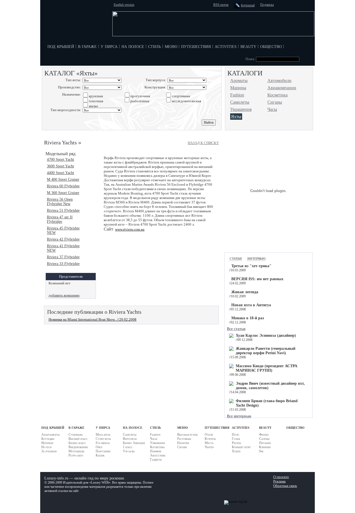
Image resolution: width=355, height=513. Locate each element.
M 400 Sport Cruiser (63, 179)
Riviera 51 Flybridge (63, 210)
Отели (209, 435)
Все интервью (239, 416)
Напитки (183, 443)
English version (124, 5)
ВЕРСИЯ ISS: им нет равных (257, 279)
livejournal (248, 5)
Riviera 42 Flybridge (63, 239)
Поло (235, 435)
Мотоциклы (76, 451)
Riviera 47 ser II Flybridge (60, 219)
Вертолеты (130, 439)
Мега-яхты (103, 435)
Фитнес (264, 435)
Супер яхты (103, 439)
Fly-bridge (103, 443)
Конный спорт (241, 447)
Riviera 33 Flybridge (63, 264)
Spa (261, 451)
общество (271, 46)
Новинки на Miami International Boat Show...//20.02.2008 (92, 319)
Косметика (277, 95)
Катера (100, 455)
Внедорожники (78, 447)
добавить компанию (64, 295)
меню (171, 46)
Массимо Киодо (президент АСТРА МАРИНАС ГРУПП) (266, 368)
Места (209, 443)
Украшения (241, 109)
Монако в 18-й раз (247, 318)
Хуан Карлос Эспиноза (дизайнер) (266, 335)
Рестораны (184, 439)
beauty (248, 46)
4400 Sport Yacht (60, 173)
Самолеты (239, 102)
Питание (265, 443)
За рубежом (49, 451)
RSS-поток (221, 5)
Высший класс (78, 439)
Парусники (103, 451)
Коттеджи (47, 439)
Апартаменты (50, 435)
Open (99, 447)
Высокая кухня (187, 435)
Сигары (274, 102)
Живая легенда (244, 292)
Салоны (264, 439)
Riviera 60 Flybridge (63, 186)
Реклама (279, 481)
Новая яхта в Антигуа (251, 305)
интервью (256, 258)
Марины (238, 87)
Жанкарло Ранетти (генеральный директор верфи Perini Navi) (265, 350)
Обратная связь (285, 486)
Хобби (236, 451)
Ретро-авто (76, 455)
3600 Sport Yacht (60, 166)
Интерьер (47, 443)
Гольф (236, 439)
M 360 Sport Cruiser (63, 193)
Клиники (265, 447)
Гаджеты (156, 459)
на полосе (132, 46)
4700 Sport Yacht (60, 159)
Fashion (237, 95)
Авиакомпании (281, 87)
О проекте (281, 477)
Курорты (210, 439)
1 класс (128, 447)
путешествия (196, 46)
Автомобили (279, 80)
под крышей (60, 46)
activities (226, 46)
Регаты (236, 443)
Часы (272, 109)
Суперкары (76, 435)
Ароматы (239, 80)
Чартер (209, 447)
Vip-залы (129, 451)
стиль (154, 46)
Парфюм (155, 451)
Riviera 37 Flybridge (63, 257)
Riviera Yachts (60, 142)
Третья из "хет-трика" (251, 266)
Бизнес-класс (77, 443)
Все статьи (236, 329)
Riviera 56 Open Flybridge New (60, 201)
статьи (236, 258)
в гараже (87, 46)
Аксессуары (157, 455)
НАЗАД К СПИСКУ (203, 143)
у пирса (109, 46)
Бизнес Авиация (134, 443)
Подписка (267, 5)
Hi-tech (46, 447)
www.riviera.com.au (129, 229)
